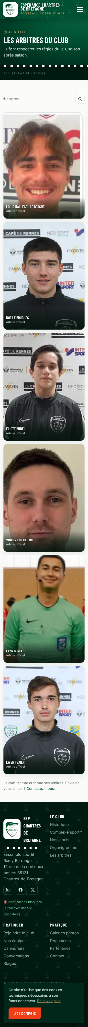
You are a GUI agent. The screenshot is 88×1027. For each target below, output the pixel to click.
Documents (60, 940)
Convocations (16, 955)
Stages (9, 963)
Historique (59, 824)
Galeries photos (64, 932)
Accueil (9, 73)
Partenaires (60, 948)
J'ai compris (25, 1013)
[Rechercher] (80, 98)
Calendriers (13, 948)
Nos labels (59, 839)
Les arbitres (60, 855)
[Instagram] (8, 890)
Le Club (24, 73)
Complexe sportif (66, 832)
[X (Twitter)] (33, 890)
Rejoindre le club (18, 932)
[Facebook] (20, 890)
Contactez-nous (40, 788)
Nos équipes (14, 940)
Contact (57, 955)
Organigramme (63, 847)
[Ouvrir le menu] (80, 9)
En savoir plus (49, 1001)
